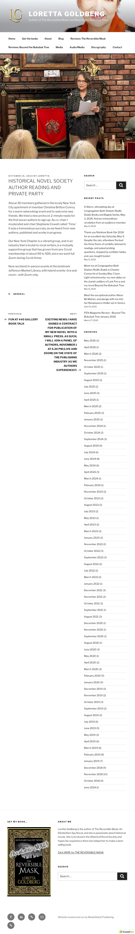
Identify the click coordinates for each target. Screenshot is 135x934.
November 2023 (93, 491)
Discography (98, 47)
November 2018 (93, 774)
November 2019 (93, 695)
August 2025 (91, 380)
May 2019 (89, 734)
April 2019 (90, 741)
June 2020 (90, 649)
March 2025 (91, 406)
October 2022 (92, 550)
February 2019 (92, 754)
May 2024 (90, 465)
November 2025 (93, 360)
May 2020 (90, 655)
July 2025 (89, 386)
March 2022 (91, 577)
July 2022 (89, 570)
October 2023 (92, 498)
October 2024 (92, 432)
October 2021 (92, 603)
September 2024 (93, 439)
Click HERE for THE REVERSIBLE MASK (81, 852)
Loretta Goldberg (67, 14)
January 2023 (91, 537)
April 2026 (90, 347)
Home (11, 38)
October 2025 (92, 366)
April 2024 (90, 471)
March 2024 (91, 478)
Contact (117, 47)
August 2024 (91, 445)
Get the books (30, 38)
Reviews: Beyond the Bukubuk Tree (28, 47)
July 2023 (89, 511)
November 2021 (93, 596)
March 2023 (91, 531)
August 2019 (91, 715)
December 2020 (93, 623)
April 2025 (90, 399)
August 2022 (91, 564)
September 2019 (93, 708)
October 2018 (92, 780)
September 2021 (93, 609)
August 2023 (91, 504)
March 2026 (91, 353)
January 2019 (91, 761)
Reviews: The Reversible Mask (88, 38)
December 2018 (93, 767)
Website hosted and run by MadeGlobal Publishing (86, 917)
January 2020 (92, 682)
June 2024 (90, 458)
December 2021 (93, 590)
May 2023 (90, 517)
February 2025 (92, 412)
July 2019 (89, 721)
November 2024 (93, 425)
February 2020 (92, 675)
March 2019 (91, 747)
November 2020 (93, 629)
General (19, 294)
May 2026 (90, 340)
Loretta (44, 176)
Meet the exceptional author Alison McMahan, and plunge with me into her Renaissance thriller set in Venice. (105, 299)
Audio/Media (77, 47)
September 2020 (94, 636)
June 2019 (90, 728)
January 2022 (91, 583)
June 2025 (90, 393)
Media (59, 47)
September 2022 (93, 557)
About (48, 38)
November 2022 (93, 544)
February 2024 (92, 485)
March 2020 (91, 669)
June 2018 (90, 787)
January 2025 (91, 419)
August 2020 (91, 642)
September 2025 (93, 373)
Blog (61, 38)
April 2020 (90, 662)
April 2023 (90, 524)
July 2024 (89, 452)
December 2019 (93, 688)
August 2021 (91, 616)
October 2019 (92, 701)
